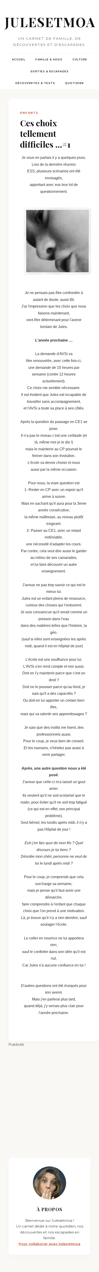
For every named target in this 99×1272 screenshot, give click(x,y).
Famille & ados (48, 59)
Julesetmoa (49, 21)
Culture (80, 59)
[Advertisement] (49, 1097)
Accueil (19, 59)
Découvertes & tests (35, 83)
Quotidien (74, 83)
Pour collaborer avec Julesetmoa (49, 1244)
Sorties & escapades (49, 71)
